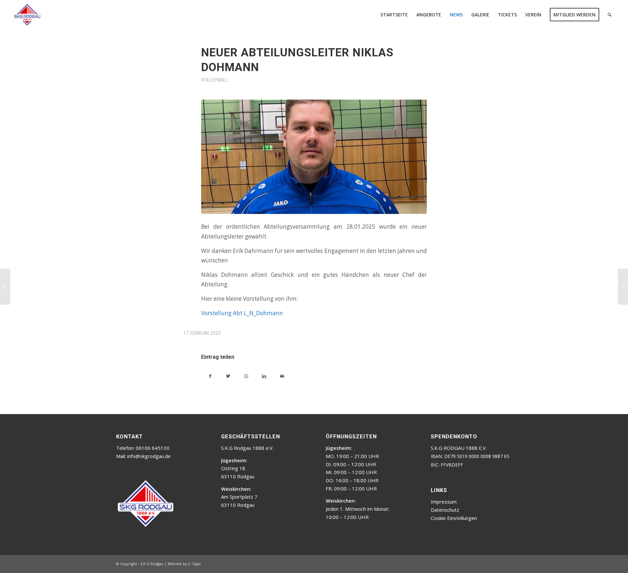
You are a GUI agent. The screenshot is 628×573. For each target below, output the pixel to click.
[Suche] (609, 14)
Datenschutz (445, 509)
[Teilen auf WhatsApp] (246, 375)
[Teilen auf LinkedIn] (264, 375)
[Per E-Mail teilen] (282, 375)
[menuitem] (394, 14)
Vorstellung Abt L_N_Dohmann (242, 313)
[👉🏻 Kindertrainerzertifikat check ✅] (623, 287)
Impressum (444, 501)
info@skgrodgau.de (149, 456)
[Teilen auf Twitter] (228, 375)
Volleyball (214, 80)
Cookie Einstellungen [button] (454, 518)
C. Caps (194, 563)
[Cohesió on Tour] (5, 287)
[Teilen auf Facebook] (210, 375)
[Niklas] (314, 157)
